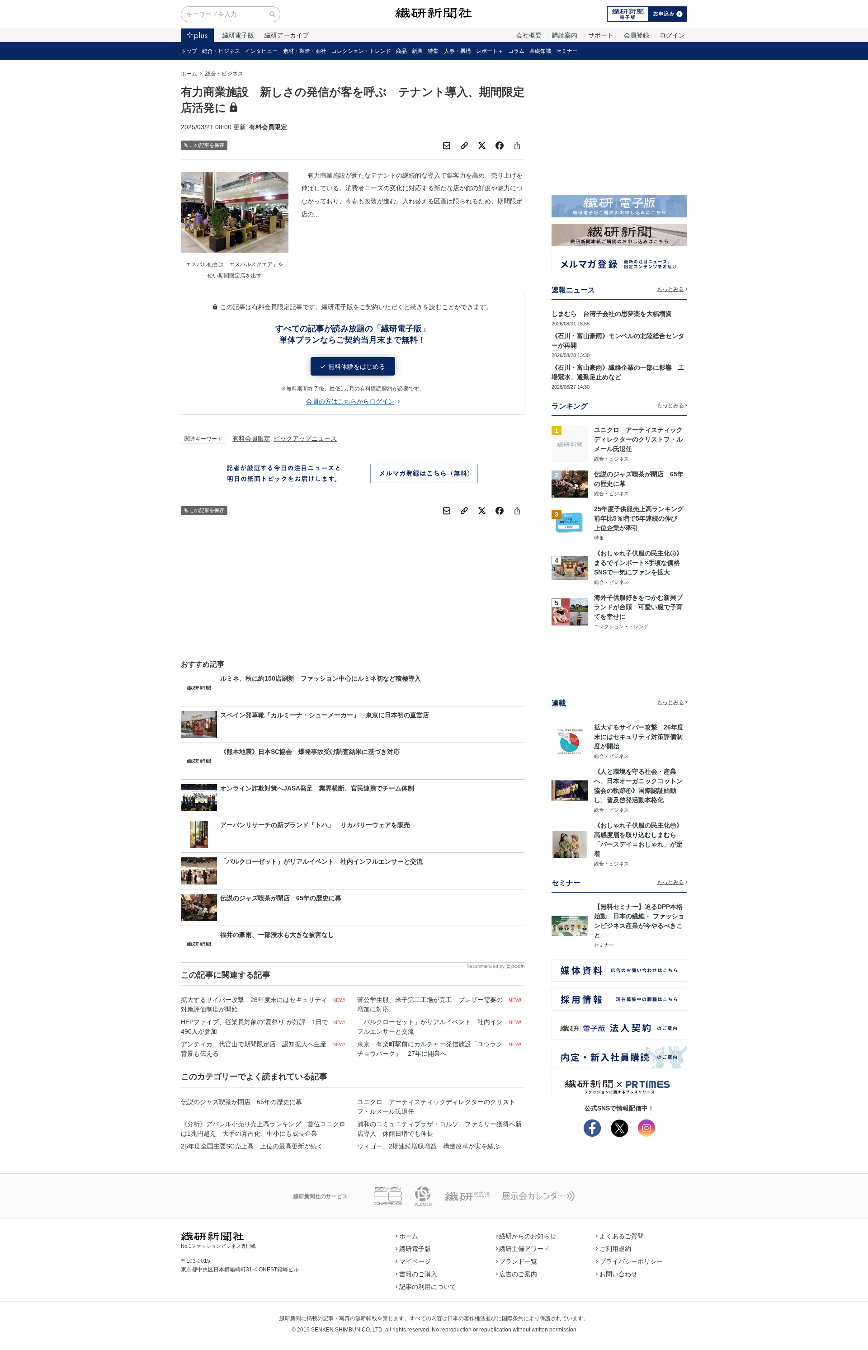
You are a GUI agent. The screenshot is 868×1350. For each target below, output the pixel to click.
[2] (570, 483)
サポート (600, 35)
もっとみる (670, 289)
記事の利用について (427, 1286)
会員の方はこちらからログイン (350, 401)
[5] (570, 611)
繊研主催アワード (524, 1248)
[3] (570, 523)
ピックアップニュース (305, 438)
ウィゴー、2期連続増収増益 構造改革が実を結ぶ (428, 1146)
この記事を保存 (206, 145)
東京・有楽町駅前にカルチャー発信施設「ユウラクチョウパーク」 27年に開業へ (430, 1048)
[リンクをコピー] (464, 145)
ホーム (189, 74)
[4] (570, 567)
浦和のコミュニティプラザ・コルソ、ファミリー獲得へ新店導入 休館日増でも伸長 (439, 1128)
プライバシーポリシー (631, 1261)
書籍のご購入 (418, 1274)
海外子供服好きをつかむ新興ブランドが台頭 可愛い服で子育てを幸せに (638, 607)
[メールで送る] (446, 145)
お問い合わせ (618, 1274)
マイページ (415, 1261)
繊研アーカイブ (286, 35)
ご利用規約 (615, 1248)
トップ (189, 51)
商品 (401, 51)
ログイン (672, 35)
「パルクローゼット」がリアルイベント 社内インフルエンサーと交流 (430, 1026)
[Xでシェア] (482, 145)
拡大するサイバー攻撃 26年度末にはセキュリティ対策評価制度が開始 (254, 1004)
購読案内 (564, 35)
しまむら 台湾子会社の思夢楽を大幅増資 (612, 313)
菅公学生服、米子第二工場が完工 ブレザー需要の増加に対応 (430, 1004)
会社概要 (529, 35)
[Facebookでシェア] (499, 145)
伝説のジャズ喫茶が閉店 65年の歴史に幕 (241, 1101)
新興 (417, 51)
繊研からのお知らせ (527, 1236)
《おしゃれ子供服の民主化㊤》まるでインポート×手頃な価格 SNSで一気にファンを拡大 (640, 563)
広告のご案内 (518, 1274)
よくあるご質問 (621, 1236)
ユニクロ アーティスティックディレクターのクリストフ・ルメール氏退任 (436, 1106)
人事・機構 (457, 51)
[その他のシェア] (517, 145)
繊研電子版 (238, 35)
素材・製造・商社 (304, 51)
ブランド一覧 (518, 1261)
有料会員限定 (251, 438)
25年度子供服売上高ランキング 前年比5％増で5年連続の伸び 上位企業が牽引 (642, 518)
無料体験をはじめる (356, 366)
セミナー (567, 51)
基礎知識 (540, 51)
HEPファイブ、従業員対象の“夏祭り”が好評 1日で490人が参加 (254, 1026)
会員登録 (636, 35)
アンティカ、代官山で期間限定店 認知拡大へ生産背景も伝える (253, 1048)
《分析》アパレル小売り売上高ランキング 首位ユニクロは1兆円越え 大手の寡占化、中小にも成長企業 (263, 1128)
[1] (570, 443)
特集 (433, 51)
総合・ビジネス (221, 51)
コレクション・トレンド (361, 51)
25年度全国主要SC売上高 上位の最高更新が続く (252, 1146)
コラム (516, 51)
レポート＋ (489, 51)
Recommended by (486, 966)
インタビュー (261, 51)
